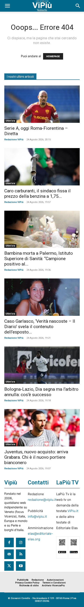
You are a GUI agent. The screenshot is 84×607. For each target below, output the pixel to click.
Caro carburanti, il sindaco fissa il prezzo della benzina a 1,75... (37, 193)
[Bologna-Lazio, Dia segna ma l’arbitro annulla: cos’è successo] (42, 365)
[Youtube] (20, 566)
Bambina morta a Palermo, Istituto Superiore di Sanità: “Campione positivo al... (38, 259)
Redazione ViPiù (13, 139)
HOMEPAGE (53, 56)
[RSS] (20, 554)
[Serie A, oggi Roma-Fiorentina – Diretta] (42, 104)
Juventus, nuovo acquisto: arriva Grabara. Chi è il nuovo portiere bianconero (36, 457)
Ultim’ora (10, 121)
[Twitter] (9, 566)
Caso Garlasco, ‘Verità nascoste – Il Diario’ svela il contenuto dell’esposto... (39, 327)
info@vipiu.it (37, 516)
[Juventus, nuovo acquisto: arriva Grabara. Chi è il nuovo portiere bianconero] (42, 427)
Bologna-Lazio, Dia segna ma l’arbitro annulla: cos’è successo (41, 392)
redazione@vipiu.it (42, 500)
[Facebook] (9, 542)
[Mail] (9, 554)
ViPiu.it (72, 511)
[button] (7, 6)
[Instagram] (20, 542)
